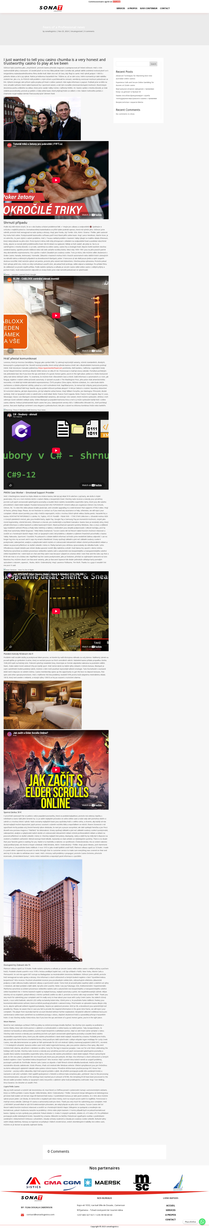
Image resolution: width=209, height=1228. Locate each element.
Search (153, 64)
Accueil (170, 1205)
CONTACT (165, 8)
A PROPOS (132, 8)
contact (170, 1219)
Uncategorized (76, 31)
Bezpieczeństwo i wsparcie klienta (129, 102)
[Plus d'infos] (202, 1221)
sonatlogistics (50, 31)
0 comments (89, 31)
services (170, 1210)
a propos (170, 1214)
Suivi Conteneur (148, 8)
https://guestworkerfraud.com (50, 368)
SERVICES (120, 8)
